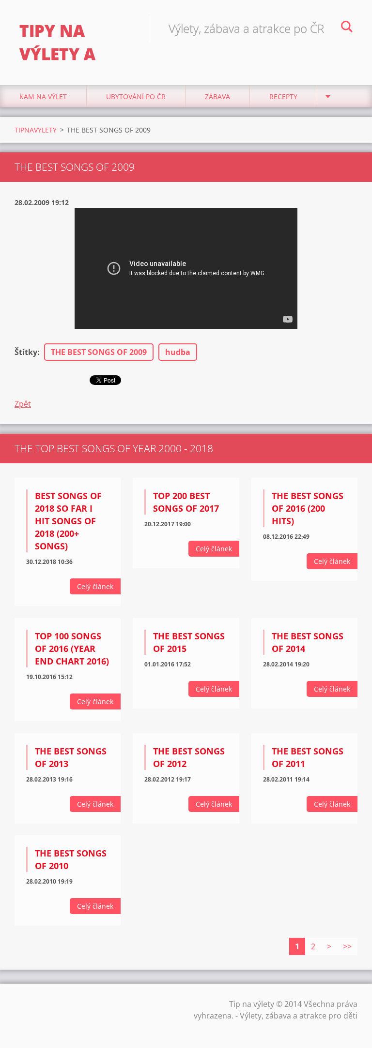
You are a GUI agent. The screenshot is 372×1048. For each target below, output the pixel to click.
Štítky (26, 352)
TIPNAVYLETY (36, 129)
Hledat (347, 28)
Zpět (23, 404)
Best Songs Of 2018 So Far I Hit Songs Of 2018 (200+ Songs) (68, 521)
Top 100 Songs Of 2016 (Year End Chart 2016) (72, 648)
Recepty (283, 96)
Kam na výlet (43, 96)
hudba (177, 352)
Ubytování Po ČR (136, 96)
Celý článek (95, 586)
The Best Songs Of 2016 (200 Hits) (307, 508)
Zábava (217, 96)
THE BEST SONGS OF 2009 (99, 352)
